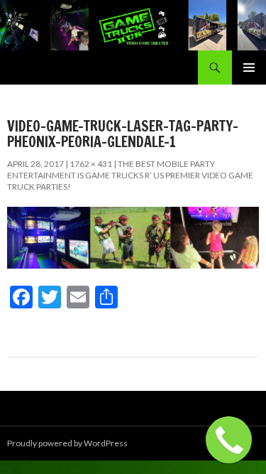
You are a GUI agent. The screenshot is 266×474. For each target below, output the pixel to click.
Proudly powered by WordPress (67, 443)
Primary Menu (249, 67)
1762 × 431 (91, 163)
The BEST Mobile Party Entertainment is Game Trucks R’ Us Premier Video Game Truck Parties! (130, 175)
